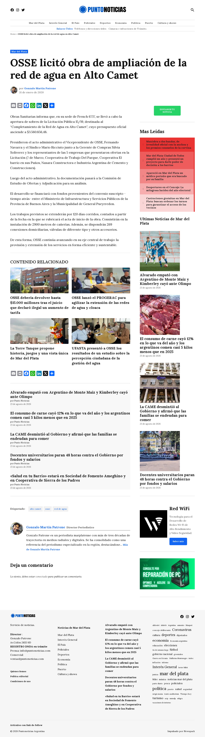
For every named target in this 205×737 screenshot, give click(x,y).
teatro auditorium (171, 694)
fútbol (174, 649)
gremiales (178, 654)
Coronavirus (181, 630)
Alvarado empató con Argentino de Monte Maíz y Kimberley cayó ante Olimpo (69, 394)
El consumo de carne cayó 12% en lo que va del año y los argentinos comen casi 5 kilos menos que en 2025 (70, 415)
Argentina (172, 625)
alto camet (35, 508)
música (162, 679)
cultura (156, 635)
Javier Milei (183, 667)
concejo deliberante (161, 630)
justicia (155, 674)
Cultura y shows (167, 23)
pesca (167, 683)
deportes (168, 635)
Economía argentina (178, 641)
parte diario (157, 683)
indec (191, 658)
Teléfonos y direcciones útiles (90, 28)
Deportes (105, 23)
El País (75, 23)
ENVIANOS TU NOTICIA (167, 110)
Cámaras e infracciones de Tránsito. (128, 28)
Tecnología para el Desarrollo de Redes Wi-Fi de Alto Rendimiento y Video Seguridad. (180, 525)
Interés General (58, 23)
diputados (182, 635)
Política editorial (19, 676)
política (159, 688)
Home (13, 34)
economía (160, 640)
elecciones (170, 645)
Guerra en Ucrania (160, 658)
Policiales (89, 23)
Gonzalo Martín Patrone (40, 88)
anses (164, 625)
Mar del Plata (36, 23)
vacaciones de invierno (161, 703)
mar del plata (174, 673)
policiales (177, 683)
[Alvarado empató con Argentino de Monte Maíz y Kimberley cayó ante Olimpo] (160, 251)
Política (135, 23)
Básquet (189, 625)
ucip (166, 698)
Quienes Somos (18, 671)
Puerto (149, 23)
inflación (156, 662)
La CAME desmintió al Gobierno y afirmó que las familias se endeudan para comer (63, 436)
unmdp (173, 698)
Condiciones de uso (20, 681)
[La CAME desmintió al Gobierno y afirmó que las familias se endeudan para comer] (160, 383)
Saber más (178, 541)
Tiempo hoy (185, 694)
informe (165, 662)
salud (178, 689)
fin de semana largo (160, 650)
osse (47, 508)
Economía (121, 23)
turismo (157, 698)
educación (157, 645)
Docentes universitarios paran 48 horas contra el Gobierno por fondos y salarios (66, 457)
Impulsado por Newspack (181, 731)
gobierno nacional (162, 654)
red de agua (60, 508)
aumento (180, 625)
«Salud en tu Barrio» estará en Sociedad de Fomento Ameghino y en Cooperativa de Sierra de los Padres (68, 478)
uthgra (180, 698)
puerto (171, 689)
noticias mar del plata (180, 679)
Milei (154, 679)
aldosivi (155, 625)
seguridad (187, 689)
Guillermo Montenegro (178, 658)
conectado (41, 576)
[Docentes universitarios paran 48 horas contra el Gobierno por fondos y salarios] (160, 451)
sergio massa (157, 694)
